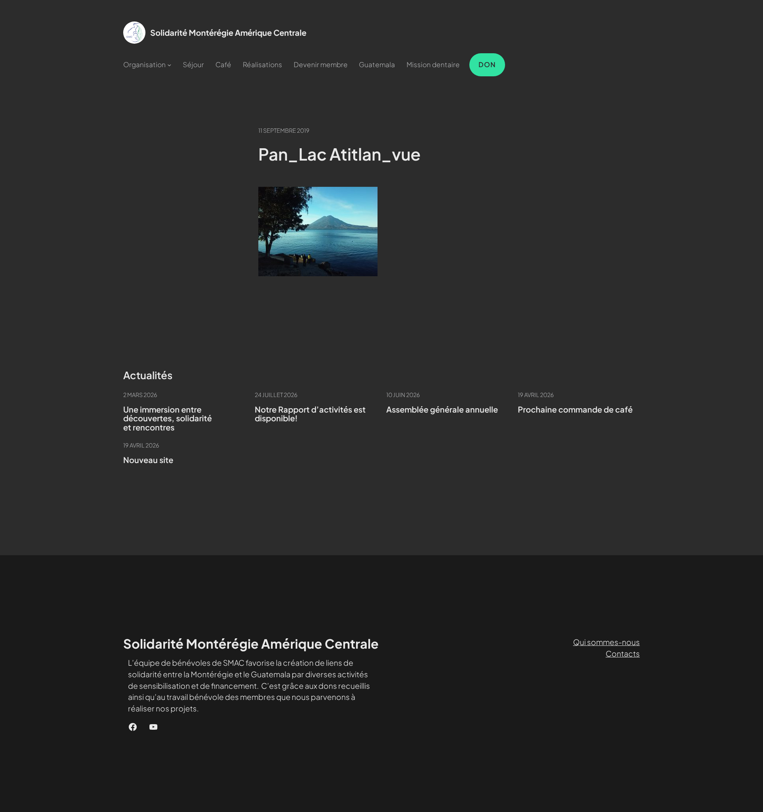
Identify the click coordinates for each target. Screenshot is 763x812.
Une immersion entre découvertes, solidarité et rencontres (167, 418)
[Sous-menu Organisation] (169, 65)
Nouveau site (148, 460)
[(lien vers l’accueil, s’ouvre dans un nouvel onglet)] (134, 32)
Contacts (623, 653)
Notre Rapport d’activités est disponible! (310, 414)
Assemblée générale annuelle (442, 409)
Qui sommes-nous (606, 642)
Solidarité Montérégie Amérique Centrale (228, 32)
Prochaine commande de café (575, 409)
